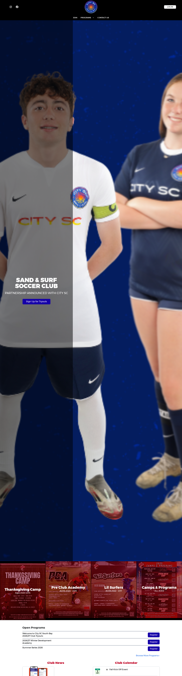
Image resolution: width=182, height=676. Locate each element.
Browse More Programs (147, 655)
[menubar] (91, 17)
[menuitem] (75, 17)
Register (154, 635)
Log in (170, 7)
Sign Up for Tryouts (36, 301)
